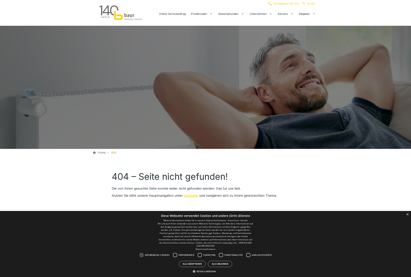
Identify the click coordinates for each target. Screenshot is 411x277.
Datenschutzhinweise (206, 249)
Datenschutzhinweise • (217, 220)
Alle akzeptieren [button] (192, 264)
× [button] (407, 214)
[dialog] (205, 244)
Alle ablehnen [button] (220, 264)
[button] (205, 271)
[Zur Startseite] (120, 13)
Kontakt (244, 220)
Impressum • (234, 220)
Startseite (191, 195)
